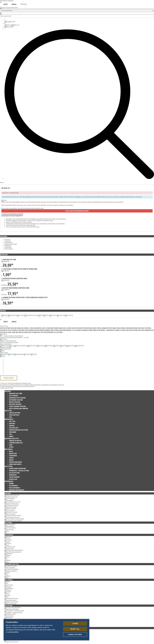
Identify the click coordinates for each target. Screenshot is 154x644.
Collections (8, 247)
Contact (7, 370)
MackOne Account (10, 372)
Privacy (7, 365)
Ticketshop (23, 4)
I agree (75, 623)
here (42, 208)
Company (7, 361)
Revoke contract (9, 378)
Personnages (9, 249)
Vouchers (7, 239)
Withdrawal (8, 367)
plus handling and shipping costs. (21, 383)
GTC (6, 364)
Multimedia (8, 246)
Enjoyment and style (11, 244)
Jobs (6, 362)
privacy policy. (13, 632)
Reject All (75, 629)
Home (2, 182)
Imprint (7, 368)
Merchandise (9, 242)
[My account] (9, 27)
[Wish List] (12, 25)
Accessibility (8, 373)
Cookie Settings (9, 359)
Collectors (8, 241)
